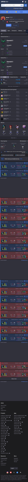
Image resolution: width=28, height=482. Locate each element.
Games (2, 445)
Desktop (2, 443)
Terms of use (4, 460)
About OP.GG (3, 405)
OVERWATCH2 (4, 427)
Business (16, 458)
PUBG (2, 423)
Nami (4, 82)
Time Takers (3, 441)
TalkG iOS (16, 430)
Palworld (3, 418)
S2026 (4, 77)
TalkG (2, 448)
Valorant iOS (16, 423)
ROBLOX (2, 425)
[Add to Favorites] (14, 17)
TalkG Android (17, 428)
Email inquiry (3, 463)
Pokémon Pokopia (5, 428)
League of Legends (5, 415)
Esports (2, 449)
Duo (2, 446)
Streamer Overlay (4, 453)
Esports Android (17, 431)
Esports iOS (16, 433)
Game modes (12, 11)
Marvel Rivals (3, 430)
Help (2, 461)
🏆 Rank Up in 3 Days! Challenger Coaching (19, 8)
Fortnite (2, 436)
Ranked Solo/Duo (14, 77)
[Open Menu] (25, 1)
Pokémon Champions (5, 420)
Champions (4, 11)
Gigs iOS (16, 427)
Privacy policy (4, 458)
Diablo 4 (2, 438)
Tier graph (15, 25)
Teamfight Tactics (5, 417)
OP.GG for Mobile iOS (18, 417)
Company (3, 407)
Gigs (2, 451)
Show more (14, 378)
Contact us (3, 464)
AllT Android (16, 418)
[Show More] (7, 1)
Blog (2, 408)
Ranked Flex (23, 77)
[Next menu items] (21, 12)
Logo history (3, 410)
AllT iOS (15, 420)
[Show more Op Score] (26, 152)
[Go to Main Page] (3, 1)
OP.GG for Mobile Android (19, 415)
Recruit (15, 461)
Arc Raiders (3, 431)
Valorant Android (17, 422)
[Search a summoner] (22, 5)
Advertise (16, 460)
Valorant (2, 422)
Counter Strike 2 (4, 435)
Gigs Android (16, 425)
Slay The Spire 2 (4, 433)
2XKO (2, 440)
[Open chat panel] (27, 31)
